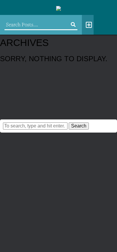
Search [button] (78, 125)
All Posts (88, 25)
